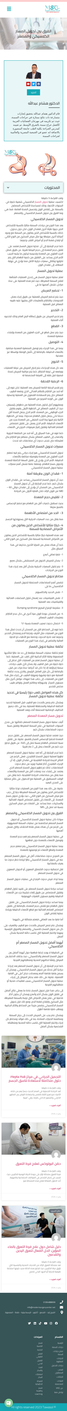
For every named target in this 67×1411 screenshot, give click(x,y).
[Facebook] (38, 84)
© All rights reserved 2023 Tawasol (33, 1407)
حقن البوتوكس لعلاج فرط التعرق (38, 1164)
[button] (9, 9)
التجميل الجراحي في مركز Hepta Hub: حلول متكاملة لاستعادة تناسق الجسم (35, 1079)
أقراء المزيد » (55, 1105)
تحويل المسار (41, 201)
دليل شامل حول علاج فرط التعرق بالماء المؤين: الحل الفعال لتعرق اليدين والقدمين (34, 1250)
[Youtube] (28, 84)
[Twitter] (33, 84)
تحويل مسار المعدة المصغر (45, 715)
